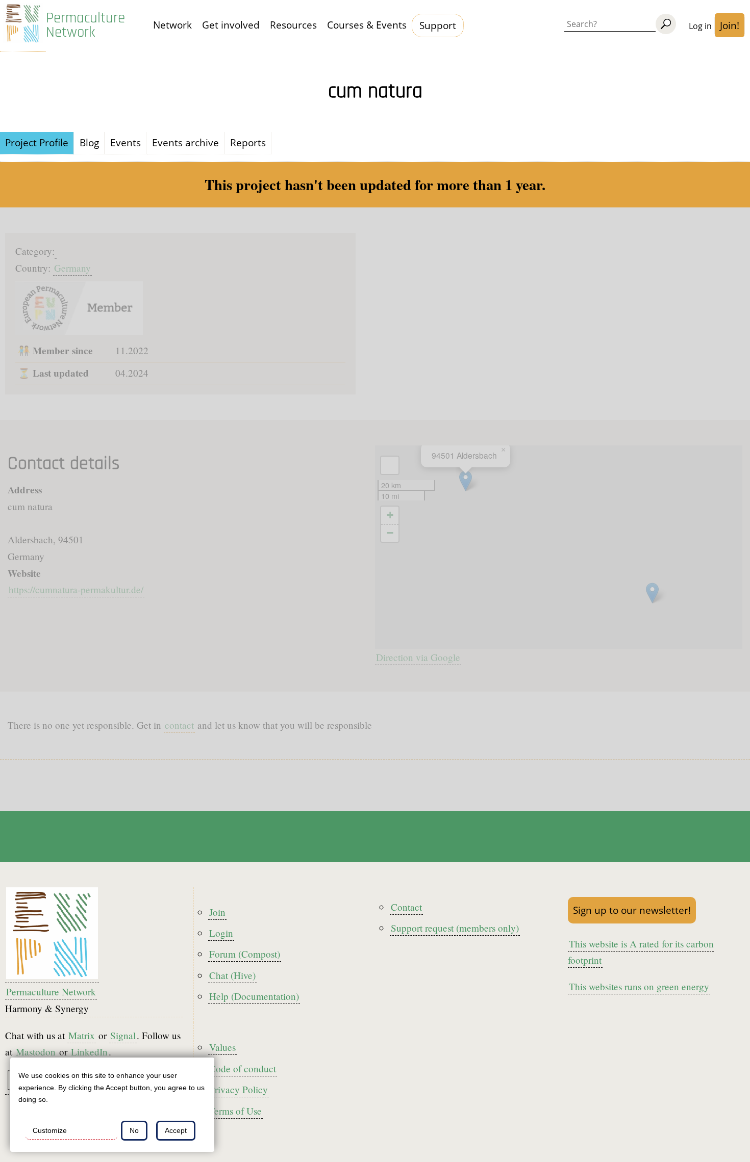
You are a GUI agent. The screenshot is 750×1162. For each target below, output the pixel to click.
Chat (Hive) (232, 975)
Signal (123, 1035)
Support (437, 25)
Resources (293, 25)
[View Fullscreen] (389, 465)
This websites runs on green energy (639, 986)
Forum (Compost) (244, 953)
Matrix (81, 1035)
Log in (700, 26)
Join (217, 912)
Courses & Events (367, 25)
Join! (729, 25)
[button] (652, 593)
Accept (176, 1130)
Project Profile (36, 142)
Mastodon (36, 1051)
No (134, 1130)
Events (125, 142)
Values (222, 1047)
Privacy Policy (238, 1089)
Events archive (185, 142)
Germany (72, 267)
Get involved (231, 25)
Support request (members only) (455, 927)
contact (179, 725)
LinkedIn (89, 1051)
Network (172, 25)
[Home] (23, 25)
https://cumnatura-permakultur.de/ (76, 589)
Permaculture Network (85, 25)
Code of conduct (242, 1068)
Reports (248, 142)
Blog (89, 142)
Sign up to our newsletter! (632, 910)
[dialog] (112, 1105)
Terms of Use (235, 1110)
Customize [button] (50, 1130)
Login (221, 933)
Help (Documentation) (254, 996)
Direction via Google (418, 657)
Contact (406, 907)
